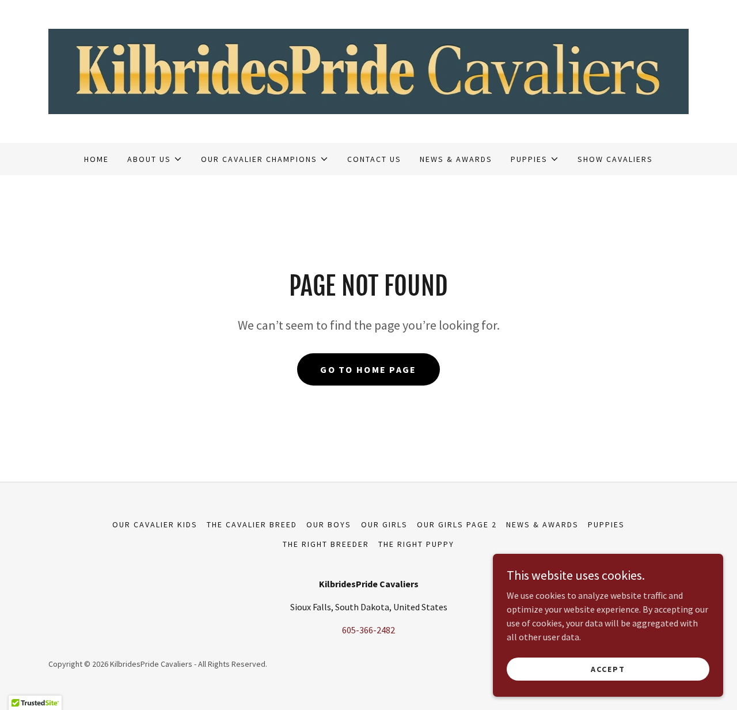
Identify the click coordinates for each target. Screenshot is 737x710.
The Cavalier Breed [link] (252, 524)
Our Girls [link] (384, 524)
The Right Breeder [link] (326, 544)
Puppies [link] (606, 524)
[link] (368, 70)
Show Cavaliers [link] (615, 159)
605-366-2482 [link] (368, 630)
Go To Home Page (368, 369)
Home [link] (96, 159)
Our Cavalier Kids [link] (154, 524)
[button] (155, 159)
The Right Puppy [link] (416, 544)
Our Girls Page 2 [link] (457, 524)
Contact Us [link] (374, 159)
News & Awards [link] (456, 159)
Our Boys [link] (328, 524)
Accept (608, 668)
